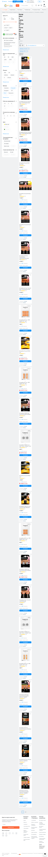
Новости (25, 822)
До (11, 17)
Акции (25, 820)
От (4, 17)
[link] (25, 71)
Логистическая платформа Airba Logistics (34, 837)
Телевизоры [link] (27, 9)
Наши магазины (34, 832)
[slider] (3, 22)
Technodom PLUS (27, 826)
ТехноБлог (25, 824)
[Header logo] (8, 5)
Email (4, 824)
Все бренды (41, 836)
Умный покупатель (42, 832)
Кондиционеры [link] (36, 9)
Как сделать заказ (42, 820)
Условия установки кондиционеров (42, 823)
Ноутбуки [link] (19, 9)
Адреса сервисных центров (26, 831)
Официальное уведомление (27, 853)
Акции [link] (5, 9)
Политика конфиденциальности (40, 853)
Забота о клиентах (34, 822)
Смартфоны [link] (12, 9)
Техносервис (26, 828)
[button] (36, 5)
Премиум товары (42, 834)
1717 (40, 844)
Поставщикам (33, 834)
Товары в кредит (27, 837)
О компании (33, 820)
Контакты (33, 830)
